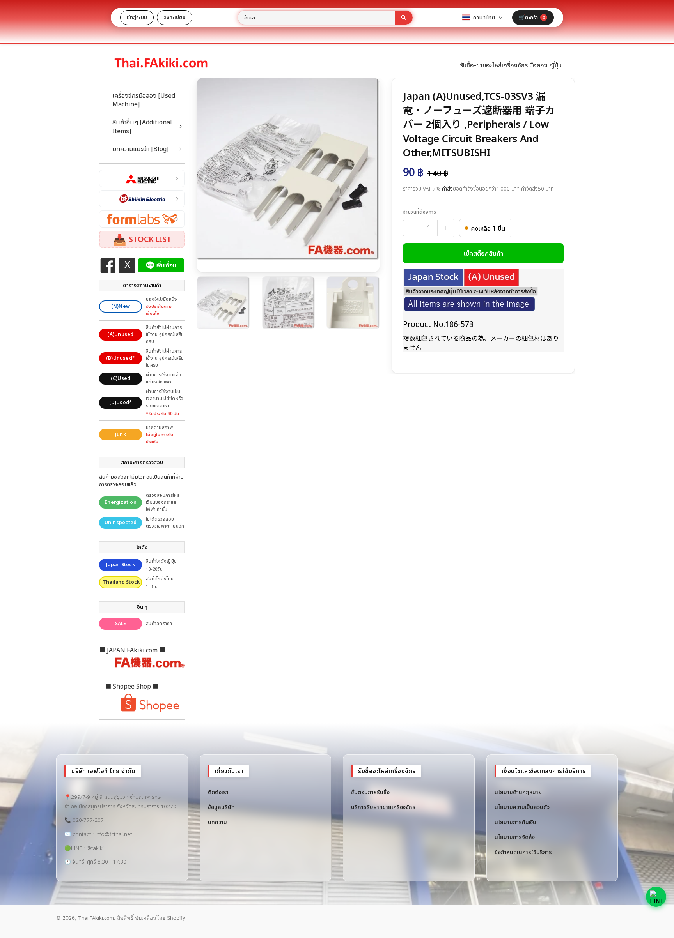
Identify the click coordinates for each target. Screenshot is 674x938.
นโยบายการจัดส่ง (515, 837)
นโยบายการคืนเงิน (515, 822)
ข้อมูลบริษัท (221, 807)
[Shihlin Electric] (142, 198)
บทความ (217, 822)
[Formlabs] (142, 219)
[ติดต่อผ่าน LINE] (656, 897)
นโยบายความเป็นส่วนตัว (522, 807)
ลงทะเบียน (174, 17)
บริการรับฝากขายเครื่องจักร (383, 807)
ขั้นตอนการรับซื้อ (370, 792)
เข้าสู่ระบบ (137, 17)
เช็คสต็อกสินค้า (483, 253)
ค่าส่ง (447, 188)
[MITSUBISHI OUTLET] (142, 178)
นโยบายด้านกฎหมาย (518, 792)
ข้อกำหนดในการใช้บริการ (523, 852)
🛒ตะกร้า (532, 17)
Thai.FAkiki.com (96, 917)
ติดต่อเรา (218, 792)
